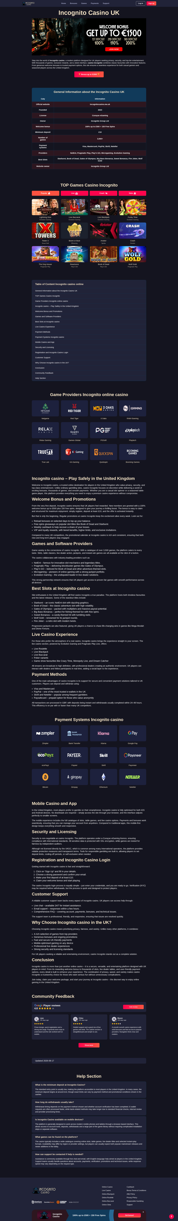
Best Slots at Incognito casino (47, 322)
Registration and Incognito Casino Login (51, 352)
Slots (131, 193)
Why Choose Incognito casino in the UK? (52, 363)
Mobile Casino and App (44, 342)
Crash (102, 193)
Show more (89, 1045)
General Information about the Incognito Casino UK (56, 291)
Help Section (40, 378)
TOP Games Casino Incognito (47, 296)
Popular (44, 193)
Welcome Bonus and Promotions (48, 311)
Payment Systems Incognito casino (49, 337)
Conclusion (39, 368)
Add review (133, 1007)
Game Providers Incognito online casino (51, 301)
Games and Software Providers (48, 316)
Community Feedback (44, 373)
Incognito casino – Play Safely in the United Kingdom (57, 306)
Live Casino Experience (45, 327)
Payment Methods (42, 332)
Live (73, 193)
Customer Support (42, 358)
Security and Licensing (44, 347)
